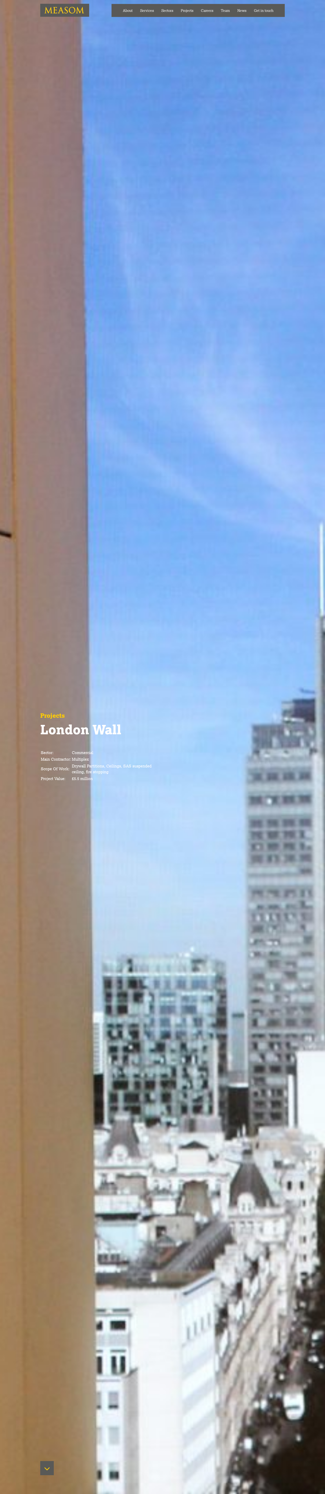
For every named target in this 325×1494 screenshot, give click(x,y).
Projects (187, 10)
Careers (207, 10)
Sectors (167, 10)
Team (225, 10)
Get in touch (263, 10)
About (128, 10)
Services (147, 10)
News (241, 10)
